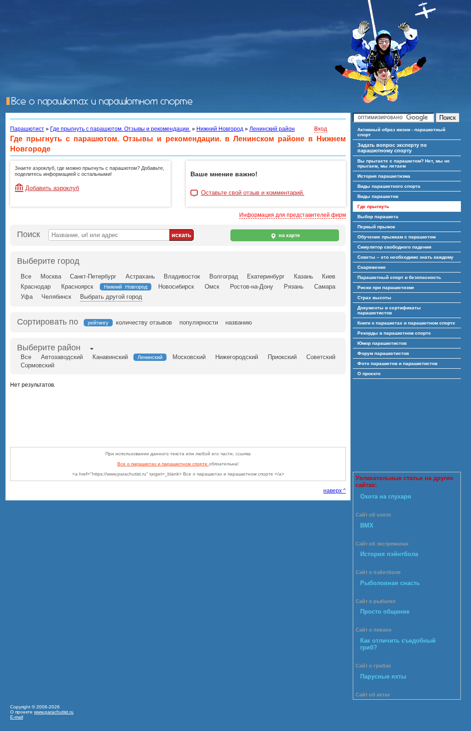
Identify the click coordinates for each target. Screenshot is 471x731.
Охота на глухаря (385, 496)
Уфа (27, 296)
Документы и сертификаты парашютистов (389, 310)
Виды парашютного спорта (388, 186)
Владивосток (182, 276)
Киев (328, 276)
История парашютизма (383, 176)
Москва (50, 276)
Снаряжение (371, 267)
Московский (189, 357)
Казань (303, 276)
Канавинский (110, 357)
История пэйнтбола (389, 554)
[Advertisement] (177, 415)
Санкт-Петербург (93, 276)
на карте (288, 235)
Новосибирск (176, 286)
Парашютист (27, 129)
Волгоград (223, 276)
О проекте (369, 373)
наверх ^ (334, 490)
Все (26, 276)
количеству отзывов (144, 322)
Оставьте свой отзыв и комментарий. (252, 193)
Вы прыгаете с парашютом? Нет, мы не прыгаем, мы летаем (403, 163)
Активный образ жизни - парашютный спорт (401, 132)
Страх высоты (374, 297)
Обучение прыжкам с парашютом (396, 236)
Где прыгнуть (373, 206)
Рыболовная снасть (390, 583)
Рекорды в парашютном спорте (394, 333)
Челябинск (56, 296)
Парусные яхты (383, 676)
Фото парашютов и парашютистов (397, 363)
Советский (320, 357)
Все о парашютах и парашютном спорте (163, 463)
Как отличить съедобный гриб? (398, 644)
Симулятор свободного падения (394, 246)
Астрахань (140, 276)
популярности (198, 322)
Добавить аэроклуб (52, 188)
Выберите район (48, 347)
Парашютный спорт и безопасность (399, 277)
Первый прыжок (376, 226)
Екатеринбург (266, 276)
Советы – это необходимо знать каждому (405, 257)
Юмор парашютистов (382, 343)
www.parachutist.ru (54, 711)
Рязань (294, 286)
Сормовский (37, 365)
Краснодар (36, 286)
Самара (324, 286)
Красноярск (77, 286)
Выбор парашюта (377, 216)
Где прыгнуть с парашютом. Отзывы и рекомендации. (120, 129)
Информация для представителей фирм (292, 215)
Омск (212, 286)
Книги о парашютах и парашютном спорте (406, 322)
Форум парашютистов (383, 353)
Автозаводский (62, 357)
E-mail (16, 716)
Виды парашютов (377, 196)
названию (238, 322)
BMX (366, 525)
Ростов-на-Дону (251, 286)
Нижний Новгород (219, 129)
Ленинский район (272, 129)
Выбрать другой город (111, 296)
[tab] (48, 348)
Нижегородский (236, 357)
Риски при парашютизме (385, 287)
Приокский (282, 357)
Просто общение (384, 611)
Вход (320, 129)
